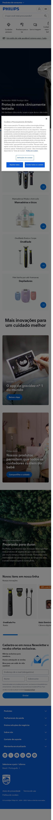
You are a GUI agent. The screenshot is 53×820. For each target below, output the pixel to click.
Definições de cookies (25, 157)
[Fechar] (46, 118)
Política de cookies (32, 151)
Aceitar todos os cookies (34, 165)
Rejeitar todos (15, 165)
